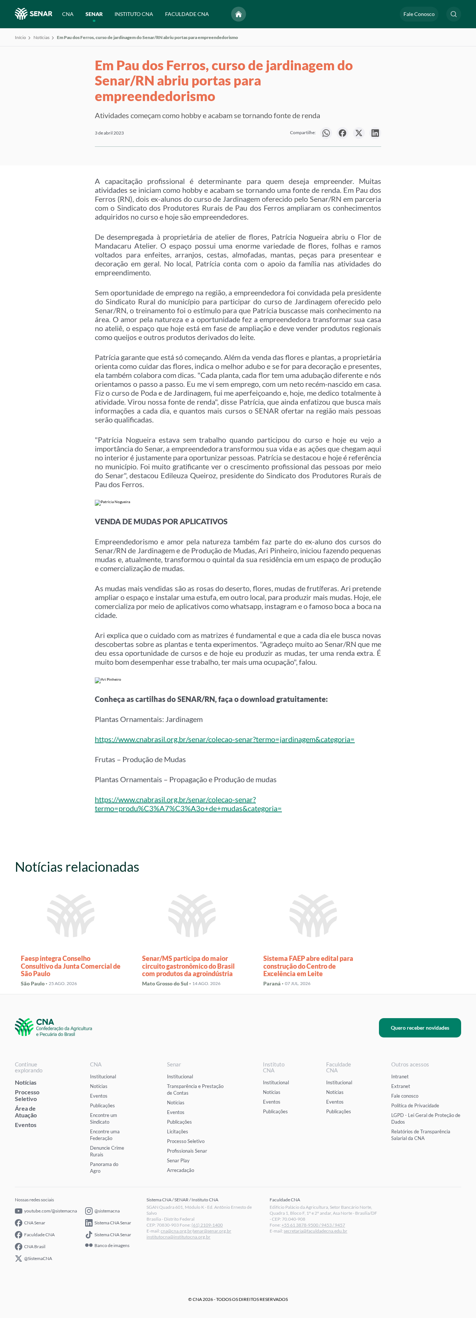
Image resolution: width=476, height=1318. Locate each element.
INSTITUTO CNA (134, 14)
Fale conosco (404, 1096)
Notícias (41, 37)
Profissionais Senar (187, 1151)
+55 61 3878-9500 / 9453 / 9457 (313, 1225)
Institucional (103, 1076)
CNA (68, 14)
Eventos (25, 1124)
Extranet (400, 1086)
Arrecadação (180, 1170)
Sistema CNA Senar (112, 1222)
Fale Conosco (419, 14)
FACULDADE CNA (187, 14)
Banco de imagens (111, 1245)
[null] (326, 133)
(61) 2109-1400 (207, 1225)
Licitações (177, 1131)
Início (20, 37)
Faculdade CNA (39, 1234)
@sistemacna (107, 1211)
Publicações (102, 1105)
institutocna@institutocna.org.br (178, 1237)
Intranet (400, 1076)
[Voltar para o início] (238, 14)
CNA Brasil (34, 1246)
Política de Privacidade (415, 1105)
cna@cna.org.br (176, 1231)
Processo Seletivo (27, 1095)
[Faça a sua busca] (453, 14)
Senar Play (178, 1160)
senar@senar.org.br (212, 1231)
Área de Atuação (26, 1111)
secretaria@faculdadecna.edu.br (315, 1231)
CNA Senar (34, 1222)
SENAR (94, 14)
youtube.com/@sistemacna (50, 1211)
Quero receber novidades (420, 1027)
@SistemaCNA (38, 1258)
